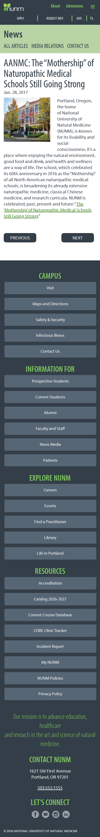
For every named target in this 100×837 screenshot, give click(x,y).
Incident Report (50, 646)
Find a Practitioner (50, 521)
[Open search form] (91, 18)
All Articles (16, 45)
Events (50, 505)
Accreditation (50, 583)
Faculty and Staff (50, 428)
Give (79, 18)
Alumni (50, 412)
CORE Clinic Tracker (50, 630)
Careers (50, 490)
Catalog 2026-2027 (50, 599)
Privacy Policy (50, 693)
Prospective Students (50, 381)
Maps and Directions (50, 303)
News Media (50, 444)
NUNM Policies (50, 678)
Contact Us (78, 45)
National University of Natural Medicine (45, 831)
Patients (50, 460)
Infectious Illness (50, 335)
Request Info (55, 18)
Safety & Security (50, 319)
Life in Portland (50, 553)
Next (78, 238)
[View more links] (92, 6)
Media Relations (47, 45)
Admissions (74, 6)
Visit (50, 288)
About (55, 6)
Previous (20, 238)
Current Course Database (50, 614)
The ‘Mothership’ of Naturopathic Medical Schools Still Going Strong (48, 210)
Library (50, 537)
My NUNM (50, 662)
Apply (20, 18)
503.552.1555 (50, 788)
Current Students (50, 397)
